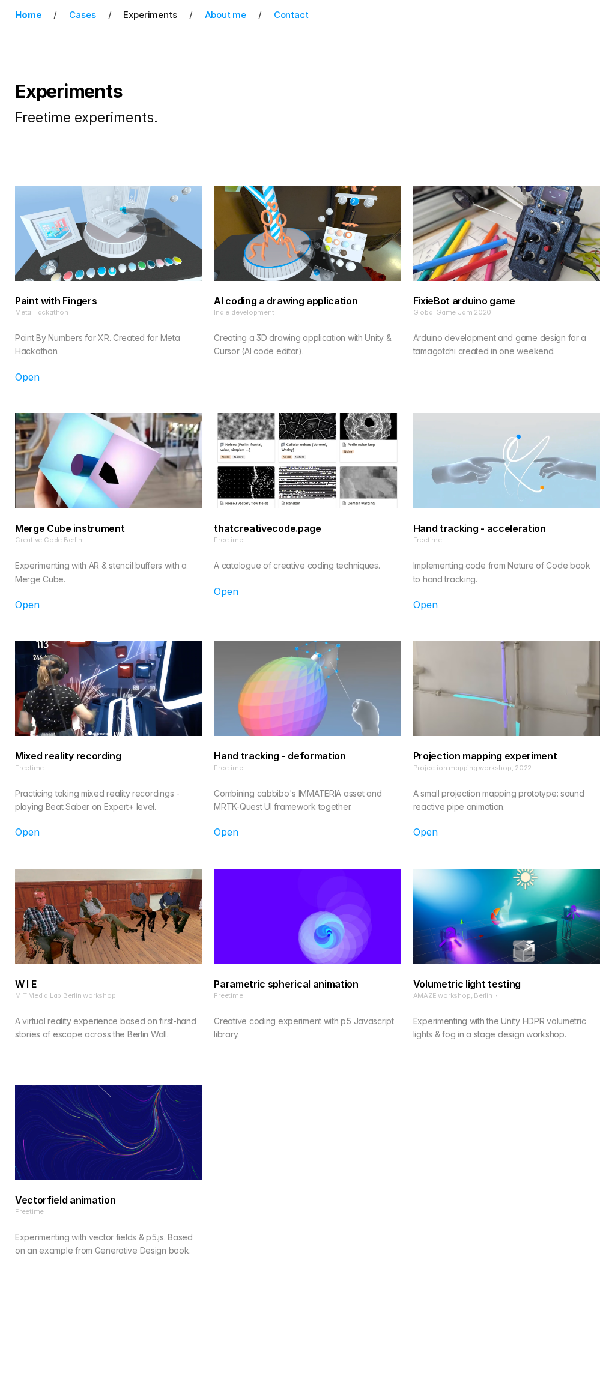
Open (27, 377)
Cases (82, 14)
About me (225, 14)
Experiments (150, 14)
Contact (291, 14)
